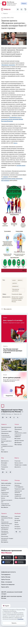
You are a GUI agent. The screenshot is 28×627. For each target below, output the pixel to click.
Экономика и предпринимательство (7, 446)
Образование (4, 433)
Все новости (7, 309)
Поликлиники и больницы (5, 493)
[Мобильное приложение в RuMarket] (20, 562)
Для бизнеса (18, 442)
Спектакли (17, 516)
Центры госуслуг (19, 440)
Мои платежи (18, 444)
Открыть (24, 3)
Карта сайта (5, 587)
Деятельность (5, 460)
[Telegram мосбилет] (16, 531)
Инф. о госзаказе (6, 582)
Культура (3, 439)
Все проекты (4, 542)
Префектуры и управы (21, 465)
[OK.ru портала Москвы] (14, 417)
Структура (17, 460)
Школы (3, 498)
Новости (5, 13)
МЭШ (2, 520)
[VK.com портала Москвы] (6, 417)
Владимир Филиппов (7, 121)
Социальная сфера (17, 294)
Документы (18, 467)
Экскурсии (18, 528)
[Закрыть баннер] (1, 3)
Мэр (2, 458)
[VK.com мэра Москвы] (6, 472)
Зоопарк (17, 518)
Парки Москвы (5, 525)
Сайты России (5, 579)
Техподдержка (5, 574)
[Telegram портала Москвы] (10, 417)
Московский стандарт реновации (7, 539)
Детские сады (5, 496)
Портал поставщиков (7, 584)
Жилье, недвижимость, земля (20, 432)
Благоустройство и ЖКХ (6, 441)
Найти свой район (6, 483)
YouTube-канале (20, 165)
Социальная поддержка (18, 435)
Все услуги (18, 438)
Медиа (3, 469)
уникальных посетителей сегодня (11, 593)
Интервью (4, 465)
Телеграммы (4, 467)
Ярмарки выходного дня (6, 500)
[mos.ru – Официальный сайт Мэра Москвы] (6, 9)
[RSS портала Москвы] (17, 417)
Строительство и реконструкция (6, 436)
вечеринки (15, 286)
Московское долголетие (15, 290)
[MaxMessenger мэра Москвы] (2, 472)
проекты (20, 280)
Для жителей (18, 427)
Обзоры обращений (20, 498)
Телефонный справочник (18, 495)
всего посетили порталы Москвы (11, 597)
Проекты (4, 513)
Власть (17, 458)
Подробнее (20, 619)
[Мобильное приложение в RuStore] (7, 562)
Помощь (17, 480)
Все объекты (4, 507)
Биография (4, 462)
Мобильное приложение (11, 551)
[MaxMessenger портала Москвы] (2, 417)
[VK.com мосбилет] (19, 531)
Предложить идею (19, 489)
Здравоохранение (6, 427)
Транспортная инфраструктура (5, 504)
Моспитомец (4, 536)
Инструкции (18, 483)
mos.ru (15, 143)
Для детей (17, 520)
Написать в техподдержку (19, 486)
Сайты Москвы (5, 577)
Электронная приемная (18, 491)
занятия (14, 283)
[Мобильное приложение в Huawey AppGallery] (20, 557)
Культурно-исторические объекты (5, 489)
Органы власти (19, 462)
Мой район (4, 480)
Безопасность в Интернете (5, 528)
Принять (14, 623)
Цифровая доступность (8, 572)
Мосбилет (18, 513)
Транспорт (4, 429)
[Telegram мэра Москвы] (10, 472)
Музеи (16, 522)
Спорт (3, 449)
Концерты (17, 526)
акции (14, 280)
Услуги (17, 424)
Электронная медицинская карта (6, 522)
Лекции (17, 524)
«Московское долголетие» (8, 65)
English (7, 605)
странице (5, 176)
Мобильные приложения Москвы (7, 517)
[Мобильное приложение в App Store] (7, 557)
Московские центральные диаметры (4, 533)
